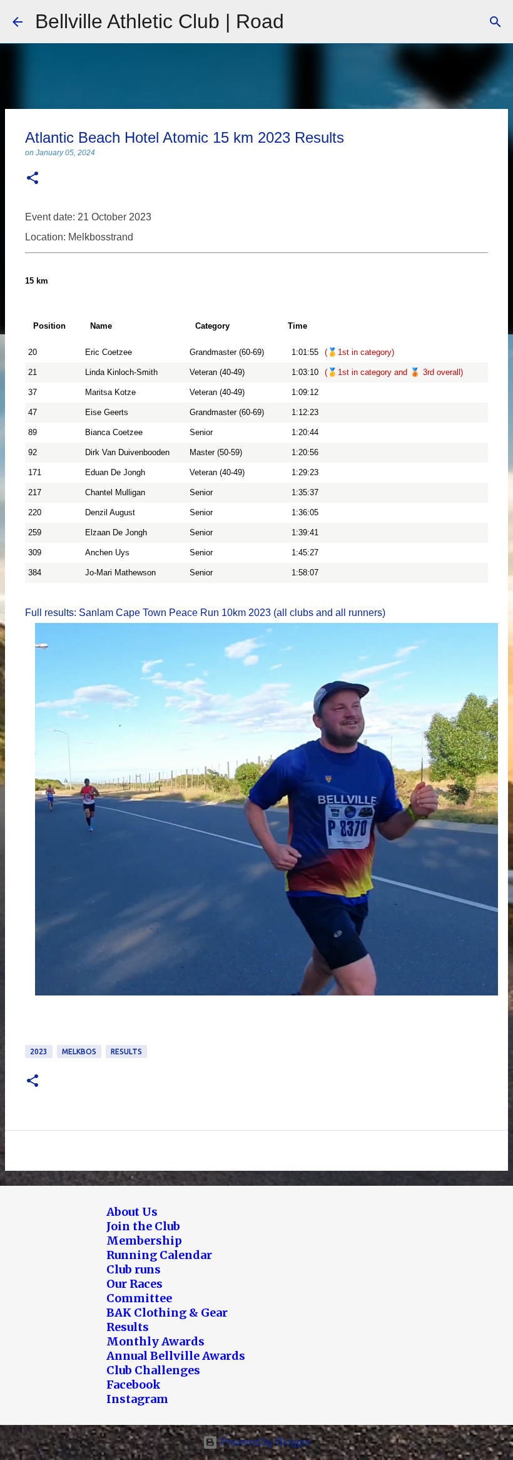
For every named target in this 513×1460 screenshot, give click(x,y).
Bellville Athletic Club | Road (159, 21)
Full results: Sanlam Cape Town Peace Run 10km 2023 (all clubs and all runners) (205, 612)
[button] (32, 178)
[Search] (495, 22)
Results (126, 1051)
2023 (39, 1051)
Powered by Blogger (264, 1442)
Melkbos (79, 1051)
